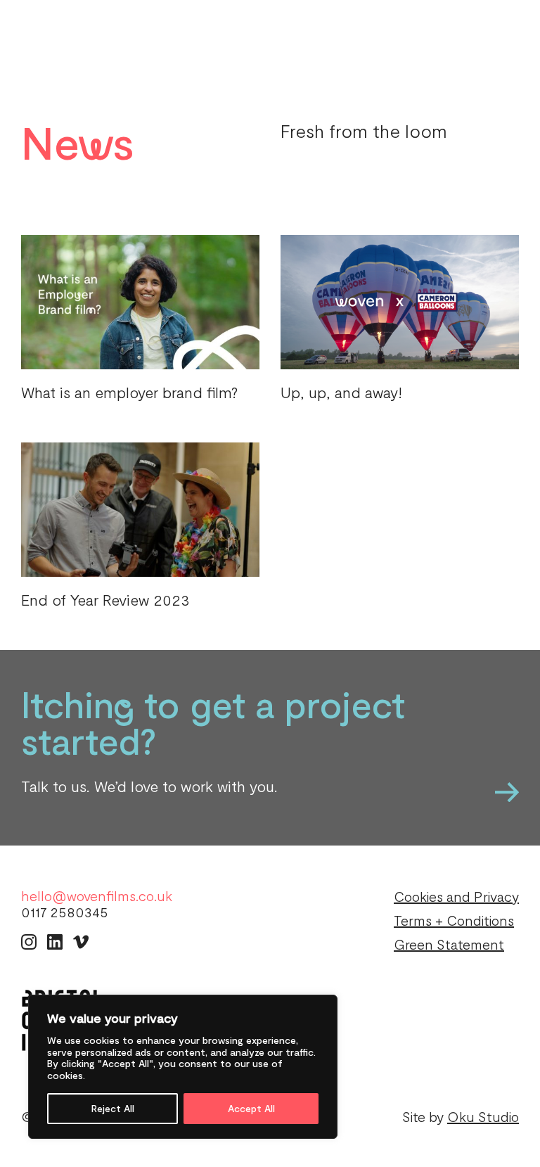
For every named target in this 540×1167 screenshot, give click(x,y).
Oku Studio (483, 1116)
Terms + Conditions (454, 920)
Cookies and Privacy (456, 896)
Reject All (112, 1108)
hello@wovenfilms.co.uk (96, 896)
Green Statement (449, 944)
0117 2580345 (64, 912)
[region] (183, 1067)
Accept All (251, 1108)
